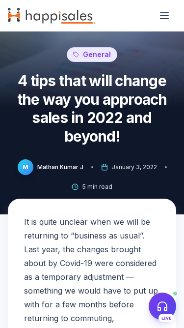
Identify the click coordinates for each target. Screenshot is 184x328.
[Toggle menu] (164, 16)
